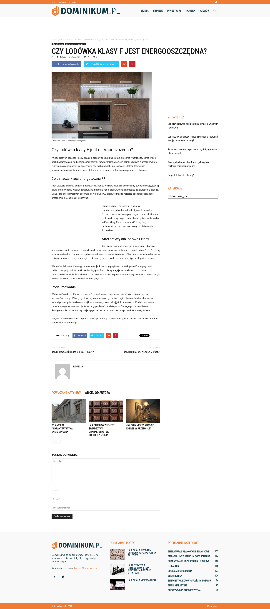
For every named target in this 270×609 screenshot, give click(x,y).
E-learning (174, 566)
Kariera (190, 10)
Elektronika (175, 575)
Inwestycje (174, 10)
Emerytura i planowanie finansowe (188, 551)
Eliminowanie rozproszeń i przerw (188, 561)
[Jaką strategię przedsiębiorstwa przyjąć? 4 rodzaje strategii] (117, 569)
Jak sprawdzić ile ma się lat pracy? (73, 351)
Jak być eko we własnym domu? (142, 351)
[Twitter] (216, 2)
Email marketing (177, 585)
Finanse (158, 10)
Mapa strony (212, 606)
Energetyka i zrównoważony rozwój (189, 580)
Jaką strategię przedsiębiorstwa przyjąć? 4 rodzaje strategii (139, 569)
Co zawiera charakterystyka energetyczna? (62, 428)
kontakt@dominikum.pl (85, 567)
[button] (214, 10)
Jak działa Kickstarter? (142, 580)
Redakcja (61, 57)
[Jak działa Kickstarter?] (117, 584)
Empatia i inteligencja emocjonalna (189, 556)
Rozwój (204, 10)
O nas (54, 2)
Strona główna (58, 39)
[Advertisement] (135, 28)
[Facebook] (211, 2)
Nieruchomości (57, 44)
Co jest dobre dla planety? (181, 175)
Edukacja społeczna (180, 570)
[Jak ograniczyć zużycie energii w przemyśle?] (143, 411)
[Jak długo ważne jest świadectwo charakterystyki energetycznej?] (106, 411)
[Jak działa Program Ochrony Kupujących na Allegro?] (117, 554)
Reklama (62, 2)
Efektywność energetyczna (75, 44)
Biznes (145, 10)
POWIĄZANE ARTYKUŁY (66, 393)
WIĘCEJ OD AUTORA (97, 393)
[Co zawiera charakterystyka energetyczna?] (69, 411)
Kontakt (72, 2)
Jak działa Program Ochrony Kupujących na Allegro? (142, 553)
